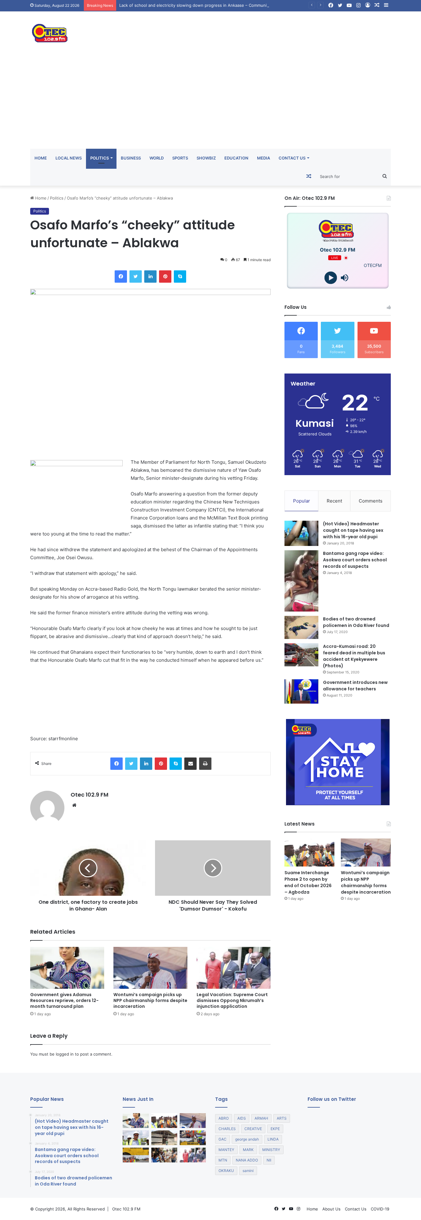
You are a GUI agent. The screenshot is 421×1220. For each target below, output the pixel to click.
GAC (223, 1139)
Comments (370, 501)
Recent (334, 501)
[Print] (205, 763)
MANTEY (226, 1149)
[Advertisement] (210, 102)
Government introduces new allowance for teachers (355, 685)
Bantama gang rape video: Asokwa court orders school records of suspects (355, 559)
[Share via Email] (190, 763)
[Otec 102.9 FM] (87, 33)
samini (248, 1170)
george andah (247, 1139)
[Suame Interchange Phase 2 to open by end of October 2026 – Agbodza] (309, 852)
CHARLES (227, 1128)
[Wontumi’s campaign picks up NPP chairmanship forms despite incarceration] (150, 967)
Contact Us (292, 158)
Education (236, 158)
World (156, 158)
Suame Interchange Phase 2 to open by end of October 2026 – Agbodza (308, 882)
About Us (331, 1208)
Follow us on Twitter (332, 1099)
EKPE (275, 1128)
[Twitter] (135, 276)
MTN (223, 1160)
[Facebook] (121, 276)
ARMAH (261, 1118)
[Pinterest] (165, 276)
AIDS (241, 1118)
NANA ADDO (247, 1160)
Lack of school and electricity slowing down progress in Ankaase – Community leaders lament (209, 5)
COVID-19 (380, 1208)
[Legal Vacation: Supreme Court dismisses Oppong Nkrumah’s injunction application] (234, 967)
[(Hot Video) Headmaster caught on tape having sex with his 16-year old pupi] (301, 533)
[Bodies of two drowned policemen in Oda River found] (301, 627)
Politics (99, 158)
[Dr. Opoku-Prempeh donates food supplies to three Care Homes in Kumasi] (164, 1155)
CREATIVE (253, 1128)
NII (269, 1160)
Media (263, 158)
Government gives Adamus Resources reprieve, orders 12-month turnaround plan (64, 1000)
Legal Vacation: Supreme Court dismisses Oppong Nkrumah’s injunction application (232, 1000)
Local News (68, 158)
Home (41, 158)
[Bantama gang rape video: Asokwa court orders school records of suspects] (301, 581)
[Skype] (180, 276)
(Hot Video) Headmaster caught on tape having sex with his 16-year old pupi (353, 530)
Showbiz (206, 158)
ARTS (282, 1118)
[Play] (331, 278)
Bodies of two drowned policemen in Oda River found (356, 622)
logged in (65, 1054)
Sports (180, 158)
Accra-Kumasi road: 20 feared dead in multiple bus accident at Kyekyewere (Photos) (354, 656)
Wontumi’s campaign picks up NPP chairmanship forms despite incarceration (150, 1000)
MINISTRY (271, 1149)
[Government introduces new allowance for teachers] (301, 691)
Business (131, 158)
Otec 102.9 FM (89, 794)
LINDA (273, 1139)
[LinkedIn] (150, 276)
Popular (301, 501)
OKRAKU (226, 1170)
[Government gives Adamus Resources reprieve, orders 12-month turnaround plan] (67, 967)
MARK (248, 1149)
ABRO (224, 1118)
